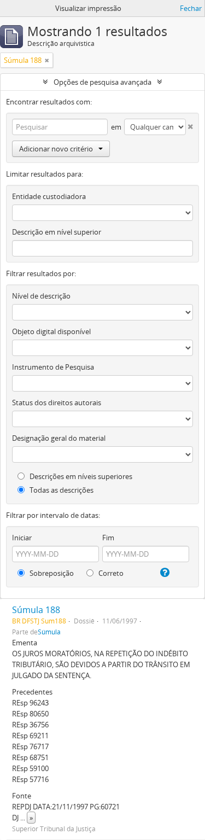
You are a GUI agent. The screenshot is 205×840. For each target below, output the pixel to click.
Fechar (191, 8)
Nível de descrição (41, 296)
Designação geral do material (59, 438)
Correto (110, 573)
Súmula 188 (36, 610)
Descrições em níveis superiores (80, 476)
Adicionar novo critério (56, 149)
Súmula (49, 631)
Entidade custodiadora (49, 196)
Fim (108, 537)
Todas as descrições (60, 490)
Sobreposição (51, 573)
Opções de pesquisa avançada (102, 82)
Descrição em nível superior (56, 232)
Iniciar (22, 537)
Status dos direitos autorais (56, 402)
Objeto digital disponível (51, 331)
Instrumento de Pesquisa (53, 367)
